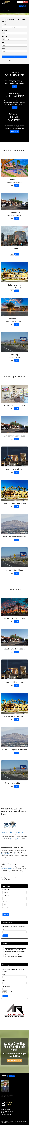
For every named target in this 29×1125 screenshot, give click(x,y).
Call (26, 2)
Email (20, 2)
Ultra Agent (7, 1122)
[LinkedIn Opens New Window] (22, 6)
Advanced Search (9, 61)
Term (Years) (5, 895)
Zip (3, 929)
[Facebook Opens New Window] (20, 6)
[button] (14, 57)
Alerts (16, 185)
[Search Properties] (14, 825)
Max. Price (4, 36)
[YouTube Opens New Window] (24, 6)
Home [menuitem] (4, 10)
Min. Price (4, 30)
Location (4, 24)
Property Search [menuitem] (11, 10)
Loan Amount (5, 889)
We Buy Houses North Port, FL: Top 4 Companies (13, 956)
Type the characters (6, 986)
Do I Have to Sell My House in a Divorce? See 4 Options (15, 949)
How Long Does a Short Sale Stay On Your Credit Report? (15, 948)
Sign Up (14, 107)
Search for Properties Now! (12, 832)
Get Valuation (14, 131)
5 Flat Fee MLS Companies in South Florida (13, 954)
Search (14, 86)
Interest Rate (5, 902)
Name (3, 974)
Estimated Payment (7, 908)
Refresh (10, 991)
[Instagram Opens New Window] (26, 6)
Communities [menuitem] (20, 10)
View (12, 185)
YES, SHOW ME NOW (14, 1060)
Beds (3, 42)
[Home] (6, 2)
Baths (3, 48)
